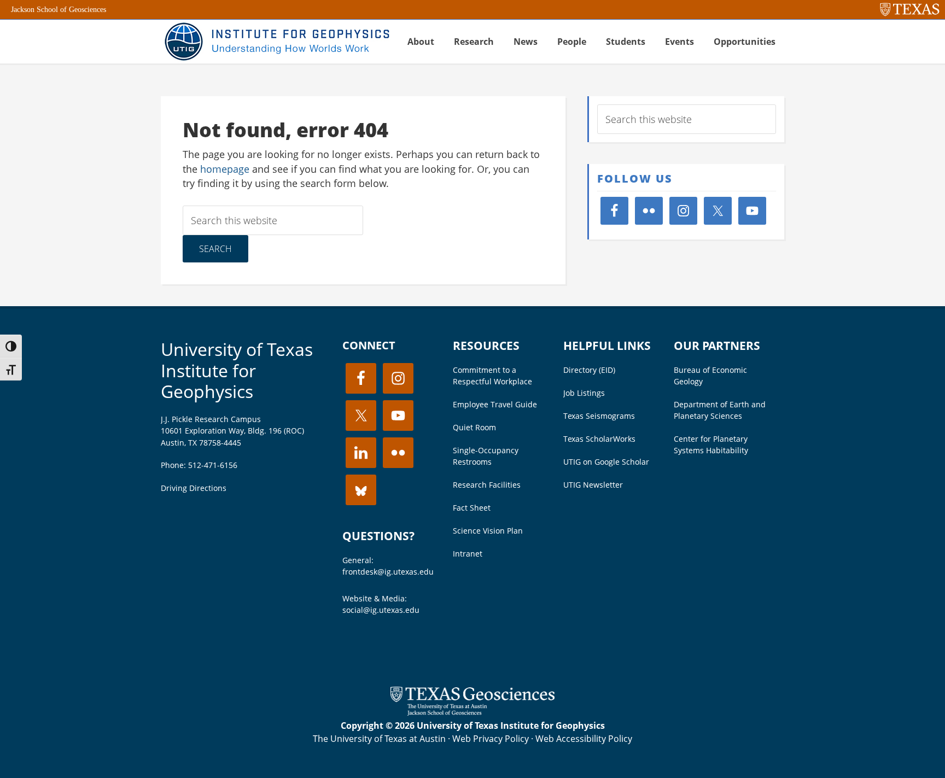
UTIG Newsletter (593, 484)
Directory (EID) (589, 370)
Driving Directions (193, 488)
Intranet (467, 553)
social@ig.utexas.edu (380, 610)
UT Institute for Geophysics (275, 41)
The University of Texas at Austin (379, 739)
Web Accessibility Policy (583, 739)
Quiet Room (474, 427)
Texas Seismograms (599, 416)
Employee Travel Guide (495, 404)
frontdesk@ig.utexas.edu (388, 571)
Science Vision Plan (488, 530)
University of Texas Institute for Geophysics (237, 370)
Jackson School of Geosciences (58, 9)
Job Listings (584, 393)
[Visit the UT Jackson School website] (472, 712)
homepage (224, 169)
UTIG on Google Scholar (606, 462)
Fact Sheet (472, 507)
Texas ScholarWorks (599, 439)
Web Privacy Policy (490, 739)
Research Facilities (487, 484)
